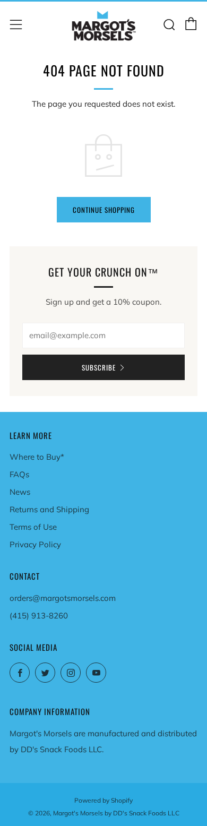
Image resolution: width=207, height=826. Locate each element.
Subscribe (99, 367)
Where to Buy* (37, 457)
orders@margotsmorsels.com (63, 598)
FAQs (19, 474)
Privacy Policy (35, 544)
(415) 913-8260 (39, 615)
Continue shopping (104, 209)
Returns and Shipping (49, 509)
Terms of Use (33, 527)
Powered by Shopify (103, 800)
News (20, 492)
